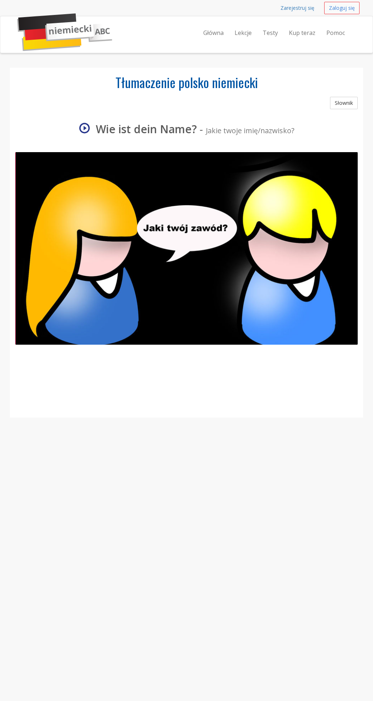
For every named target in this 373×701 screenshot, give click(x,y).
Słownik (344, 102)
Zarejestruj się (297, 7)
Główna (213, 33)
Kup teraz (302, 33)
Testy (270, 33)
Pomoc (335, 33)
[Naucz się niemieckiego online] (17, 25)
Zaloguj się (342, 7)
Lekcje (243, 33)
